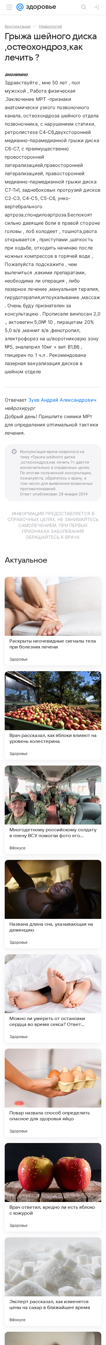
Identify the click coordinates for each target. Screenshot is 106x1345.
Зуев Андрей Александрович (62, 400)
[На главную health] (40, 7)
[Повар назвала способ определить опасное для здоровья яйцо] (53, 1093)
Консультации (18, 26)
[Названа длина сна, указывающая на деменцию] (53, 904)
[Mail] (20, 7)
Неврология (50, 26)
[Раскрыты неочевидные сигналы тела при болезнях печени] (53, 621)
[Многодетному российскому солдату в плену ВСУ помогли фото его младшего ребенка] (53, 810)
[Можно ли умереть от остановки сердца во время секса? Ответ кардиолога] (53, 998)
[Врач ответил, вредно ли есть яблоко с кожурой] (53, 1187)
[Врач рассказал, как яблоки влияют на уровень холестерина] (53, 715)
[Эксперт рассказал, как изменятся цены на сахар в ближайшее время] (53, 1281)
